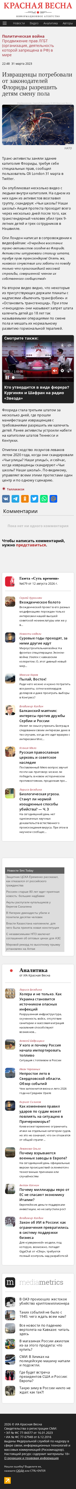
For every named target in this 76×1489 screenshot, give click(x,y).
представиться (31, 545)
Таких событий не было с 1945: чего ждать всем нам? (42, 1314)
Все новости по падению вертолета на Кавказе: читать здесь (44, 1329)
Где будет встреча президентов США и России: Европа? (43, 1376)
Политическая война (23, 36)
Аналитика (50, 23)
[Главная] (38, 10)
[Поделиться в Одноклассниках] (25, 499)
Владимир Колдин (31, 706)
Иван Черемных (29, 1069)
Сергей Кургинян (30, 598)
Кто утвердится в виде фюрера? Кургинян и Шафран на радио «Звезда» (36, 392)
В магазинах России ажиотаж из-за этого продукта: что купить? (44, 1345)
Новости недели (30, 634)
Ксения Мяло (27, 748)
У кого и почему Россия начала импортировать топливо (40, 1050)
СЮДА (20, 1471)
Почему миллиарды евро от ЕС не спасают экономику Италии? (44, 1194)
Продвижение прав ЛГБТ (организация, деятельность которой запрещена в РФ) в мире (28, 47)
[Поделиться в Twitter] (34, 499)
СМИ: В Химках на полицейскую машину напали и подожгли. (44, 1360)
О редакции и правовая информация (31, 1458)
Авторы (68, 23)
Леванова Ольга (30, 1148)
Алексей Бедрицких (31, 1041)
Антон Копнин (29, 1185)
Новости (19, 23)
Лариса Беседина (30, 789)
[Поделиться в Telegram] (15, 499)
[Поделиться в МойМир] (53, 499)
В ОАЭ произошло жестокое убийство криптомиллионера (44, 1301)
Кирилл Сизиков (30, 1102)
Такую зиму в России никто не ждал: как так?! (45, 1390)
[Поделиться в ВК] (6, 499)
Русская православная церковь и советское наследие (39, 757)
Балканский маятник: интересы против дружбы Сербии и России (42, 715)
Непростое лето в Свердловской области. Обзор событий (40, 1078)
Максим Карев (28, 675)
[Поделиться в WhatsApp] (44, 499)
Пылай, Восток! (32, 679)
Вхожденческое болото (40, 602)
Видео (34, 23)
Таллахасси (15, 489)
